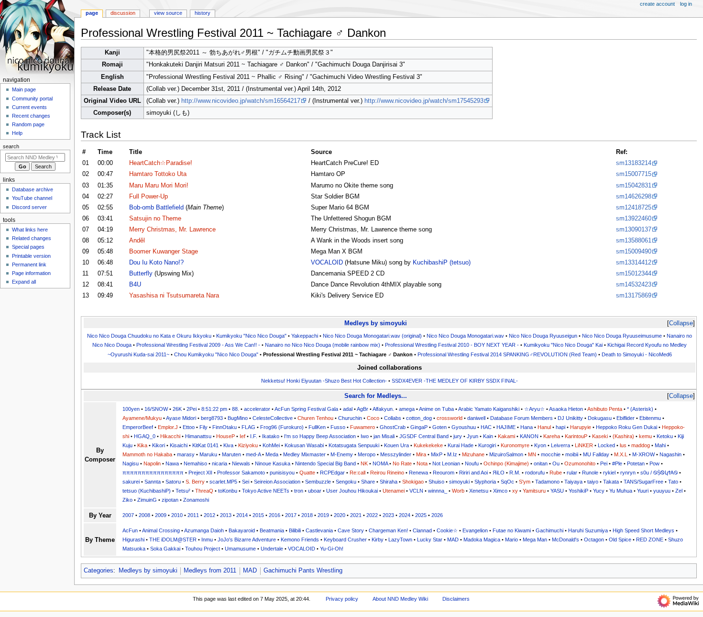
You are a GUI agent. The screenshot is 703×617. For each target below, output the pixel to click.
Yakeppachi (304, 336)
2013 (225, 515)
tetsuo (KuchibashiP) (146, 491)
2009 (160, 515)
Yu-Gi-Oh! (331, 548)
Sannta (152, 482)
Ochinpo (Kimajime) (506, 463)
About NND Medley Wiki (400, 599)
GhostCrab (393, 427)
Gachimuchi (549, 530)
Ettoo (189, 427)
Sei (245, 482)
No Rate (402, 463)
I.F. (253, 436)
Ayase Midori (181, 418)
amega (407, 409)
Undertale (272, 548)
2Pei (192, 409)
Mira (421, 454)
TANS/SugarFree (643, 482)
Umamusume (240, 548)
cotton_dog (419, 418)
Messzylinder (395, 454)
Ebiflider (625, 418)
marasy (186, 454)
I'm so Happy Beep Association (320, 436)
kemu (645, 436)
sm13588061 (633, 240)
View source (168, 13)
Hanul (544, 427)
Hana (526, 427)
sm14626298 (633, 196)
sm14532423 (633, 284)
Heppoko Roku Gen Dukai (626, 427)
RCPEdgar (332, 472)
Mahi (660, 445)
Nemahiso (195, 463)
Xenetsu (478, 491)
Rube (555, 472)
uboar (314, 491)
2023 (388, 515)
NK (364, 463)
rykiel (609, 472)
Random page (28, 124)
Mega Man (535, 539)
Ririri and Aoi (473, 472)
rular (572, 472)
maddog (640, 445)
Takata (611, 482)
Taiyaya (573, 482)
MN (532, 454)
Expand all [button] (24, 282)
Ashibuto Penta (604, 409)
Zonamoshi (196, 500)
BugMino (238, 418)
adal (347, 409)
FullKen (317, 427)
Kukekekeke (428, 445)
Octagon (594, 539)
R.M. (514, 472)
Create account (657, 4)
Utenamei (394, 491)
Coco (373, 418)
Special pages (28, 247)
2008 (144, 515)
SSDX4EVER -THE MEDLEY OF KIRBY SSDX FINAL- (455, 381)
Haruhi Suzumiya (588, 530)
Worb (458, 491)
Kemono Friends (300, 539)
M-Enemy (341, 454)
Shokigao (413, 482)
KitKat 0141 (205, 445)
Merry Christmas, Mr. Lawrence (172, 229)
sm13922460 (633, 218)
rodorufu (535, 472)
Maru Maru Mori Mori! (158, 185)
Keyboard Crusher (345, 539)
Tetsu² (183, 491)
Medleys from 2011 (210, 570)
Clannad (422, 530)
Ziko (127, 500)
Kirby (378, 539)
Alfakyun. (383, 409)
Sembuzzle (318, 482)
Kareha (551, 436)
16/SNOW (156, 409)
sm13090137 (633, 229)
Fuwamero (362, 427)
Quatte (307, 472)
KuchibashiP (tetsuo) (442, 262)
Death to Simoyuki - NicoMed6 (637, 354)
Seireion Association (277, 482)
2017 (291, 515)
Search (11, 146)
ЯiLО (499, 472)
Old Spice (620, 539)
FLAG (248, 427)
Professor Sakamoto (241, 472)
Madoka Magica (481, 539)
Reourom (443, 472)
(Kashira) (623, 436)
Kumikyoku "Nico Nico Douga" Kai (563, 345)
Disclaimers (456, 599)
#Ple (617, 463)
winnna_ (437, 491)
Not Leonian (446, 463)
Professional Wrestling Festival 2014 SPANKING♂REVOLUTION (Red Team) (507, 354)
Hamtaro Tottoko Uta (158, 174)
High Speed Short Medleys (643, 530)
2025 (421, 515)
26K (177, 409)
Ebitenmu (650, 418)
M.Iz (452, 454)
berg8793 (212, 418)
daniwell (476, 418)
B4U (135, 284)
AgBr (362, 409)
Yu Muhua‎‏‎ (620, 491)
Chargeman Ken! (388, 530)
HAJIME (506, 427)
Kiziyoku (248, 445)
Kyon (540, 445)
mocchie (550, 454)
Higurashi (133, 539)
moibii (571, 454)
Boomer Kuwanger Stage (163, 251)
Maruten (231, 454)
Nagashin (670, 454)
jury (457, 436)
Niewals (241, 463)
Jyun (472, 436)
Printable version (31, 256)
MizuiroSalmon (506, 454)
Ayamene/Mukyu (142, 418)
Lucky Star (429, 539)
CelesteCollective (273, 418)
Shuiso (436, 482)
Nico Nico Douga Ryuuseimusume (622, 336)
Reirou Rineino (387, 472)
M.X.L (620, 454)
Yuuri (642, 491)
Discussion (122, 13)
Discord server (29, 207)
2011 (193, 515)
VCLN (416, 491)
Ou (556, 463)
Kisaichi (178, 445)
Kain (488, 436)
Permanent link (29, 264)
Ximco (500, 491)
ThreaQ (204, 491)
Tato (673, 482)
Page (92, 13)
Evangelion (475, 530)
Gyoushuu (463, 427)
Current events (29, 107)
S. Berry (195, 482)
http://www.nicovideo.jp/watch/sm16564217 (240, 101)
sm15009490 (633, 251)
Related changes (31, 238)
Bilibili (295, 530)
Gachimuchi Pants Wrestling (303, 570)
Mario (511, 539)
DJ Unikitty (570, 418)
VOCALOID (327, 262)
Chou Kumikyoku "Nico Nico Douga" (216, 354)
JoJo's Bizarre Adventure (247, 539)
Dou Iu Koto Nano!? (156, 262)
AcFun (130, 530)
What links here (30, 229)
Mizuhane (473, 454)
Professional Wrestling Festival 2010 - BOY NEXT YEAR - (452, 345)
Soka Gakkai (165, 548)
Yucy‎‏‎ (598, 491)
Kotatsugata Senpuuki (354, 445)
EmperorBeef (137, 427)
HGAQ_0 (144, 436)
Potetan (636, 463)
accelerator (257, 409)
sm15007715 (633, 174)
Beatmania (272, 530)
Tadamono (547, 482)
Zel (678, 491)
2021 (356, 515)
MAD (453, 539)
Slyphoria (485, 482)
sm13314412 (633, 262)
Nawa (172, 463)
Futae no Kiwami (512, 530)
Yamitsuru (534, 491)
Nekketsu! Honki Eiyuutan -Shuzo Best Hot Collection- (324, 381)
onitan (541, 463)
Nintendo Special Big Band (325, 463)
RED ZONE (649, 539)
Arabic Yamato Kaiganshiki (488, 409)
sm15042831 (633, 185)
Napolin (152, 463)
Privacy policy (342, 599)
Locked (606, 445)
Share (368, 482)
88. (235, 409)
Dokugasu (600, 418)
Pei (603, 463)
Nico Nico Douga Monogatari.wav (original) (372, 336)
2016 (274, 515)
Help (17, 133)
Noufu (472, 463)
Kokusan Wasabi (304, 445)
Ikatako (270, 436)
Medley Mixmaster (304, 454)
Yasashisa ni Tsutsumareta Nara (174, 295)
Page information (31, 273)
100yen (131, 409)
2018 (307, 515)
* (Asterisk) (640, 409)
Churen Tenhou (315, 418)
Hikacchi (170, 436)
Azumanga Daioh (204, 530)
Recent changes (31, 116)
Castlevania (319, 530)
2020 (339, 515)
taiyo (592, 482)
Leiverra (560, 445)
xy (515, 491)
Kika (142, 445)
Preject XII (200, 472)
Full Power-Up (148, 196)
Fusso (337, 427)
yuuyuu (661, 491)
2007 (128, 515)
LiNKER (584, 445)
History (202, 13)
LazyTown (400, 539)
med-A (253, 454)
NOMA (380, 463)
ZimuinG (147, 500)
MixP (436, 454)
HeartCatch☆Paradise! (160, 163)
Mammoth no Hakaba (147, 454)
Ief (242, 436)
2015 (258, 515)
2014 (242, 515)
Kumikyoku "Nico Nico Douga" (251, 336)
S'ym (524, 482)
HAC (486, 427)
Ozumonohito (579, 463)
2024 (404, 515)
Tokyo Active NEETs (265, 491)
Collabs (392, 418)
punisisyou (282, 472)
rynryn (628, 472)
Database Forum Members (521, 418)
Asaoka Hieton (566, 409)
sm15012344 (633, 273)
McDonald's (565, 539)
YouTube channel (32, 198)
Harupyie (580, 427)
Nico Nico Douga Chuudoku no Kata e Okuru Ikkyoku (149, 336)
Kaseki (600, 436)
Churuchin (350, 418)
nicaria (219, 463)
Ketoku (665, 436)
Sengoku (346, 482)
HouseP (225, 436)
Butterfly (141, 273)
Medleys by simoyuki (375, 323)
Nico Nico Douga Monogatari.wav (465, 336)
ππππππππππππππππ (153, 472)
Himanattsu (198, 436)
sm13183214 (633, 163)
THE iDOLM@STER (173, 539)
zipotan (170, 500)
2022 (372, 515)
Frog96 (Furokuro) (282, 427)
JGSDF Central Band (424, 436)
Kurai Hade (460, 445)
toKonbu (227, 491)
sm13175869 (633, 295)
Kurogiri (487, 445)
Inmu (207, 539)
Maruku (208, 454)
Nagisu (130, 463)
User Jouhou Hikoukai (352, 491)
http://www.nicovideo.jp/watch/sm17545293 (423, 101)
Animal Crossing (161, 530)
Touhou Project (202, 548)
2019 (323, 515)
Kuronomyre (515, 445)
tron (298, 491)
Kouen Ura (396, 445)
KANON (529, 436)
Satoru (173, 482)
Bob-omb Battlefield (156, 207)
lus (623, 445)
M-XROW (643, 454)
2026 (437, 515)
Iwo (365, 436)
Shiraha (388, 482)
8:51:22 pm (214, 409)
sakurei (131, 482)
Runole (590, 472)
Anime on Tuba (436, 409)
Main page (24, 89)
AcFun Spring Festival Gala (306, 409)
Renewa (418, 472)
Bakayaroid (242, 530)
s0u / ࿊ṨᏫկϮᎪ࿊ (659, 472)
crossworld (449, 418)
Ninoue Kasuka (272, 463)
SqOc (507, 482)
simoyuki (459, 482)
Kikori (158, 445)
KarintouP (576, 436)
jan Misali (384, 436)
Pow (654, 463)
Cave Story (351, 530)
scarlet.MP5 (223, 482)
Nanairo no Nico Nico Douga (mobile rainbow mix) (322, 345)
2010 (177, 515)
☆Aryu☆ (534, 409)
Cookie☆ (447, 530)
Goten (439, 427)
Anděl (137, 240)
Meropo (366, 454)
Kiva (228, 445)
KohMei (271, 445)
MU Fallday (596, 454)
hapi (560, 427)
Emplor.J (168, 427)
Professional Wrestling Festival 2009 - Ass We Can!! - (198, 345)
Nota (422, 463)
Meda (271, 454)
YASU (557, 491)
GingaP (419, 427)
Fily (203, 427)
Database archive (32, 189)
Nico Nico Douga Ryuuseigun (543, 336)
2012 (209, 515)
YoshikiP (578, 491)
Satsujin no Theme (155, 218)
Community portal (32, 98)
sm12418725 (633, 207)
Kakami (506, 436)
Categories (98, 570)
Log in (686, 4)
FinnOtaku (224, 427)
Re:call (357, 472)
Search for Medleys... (375, 395)
